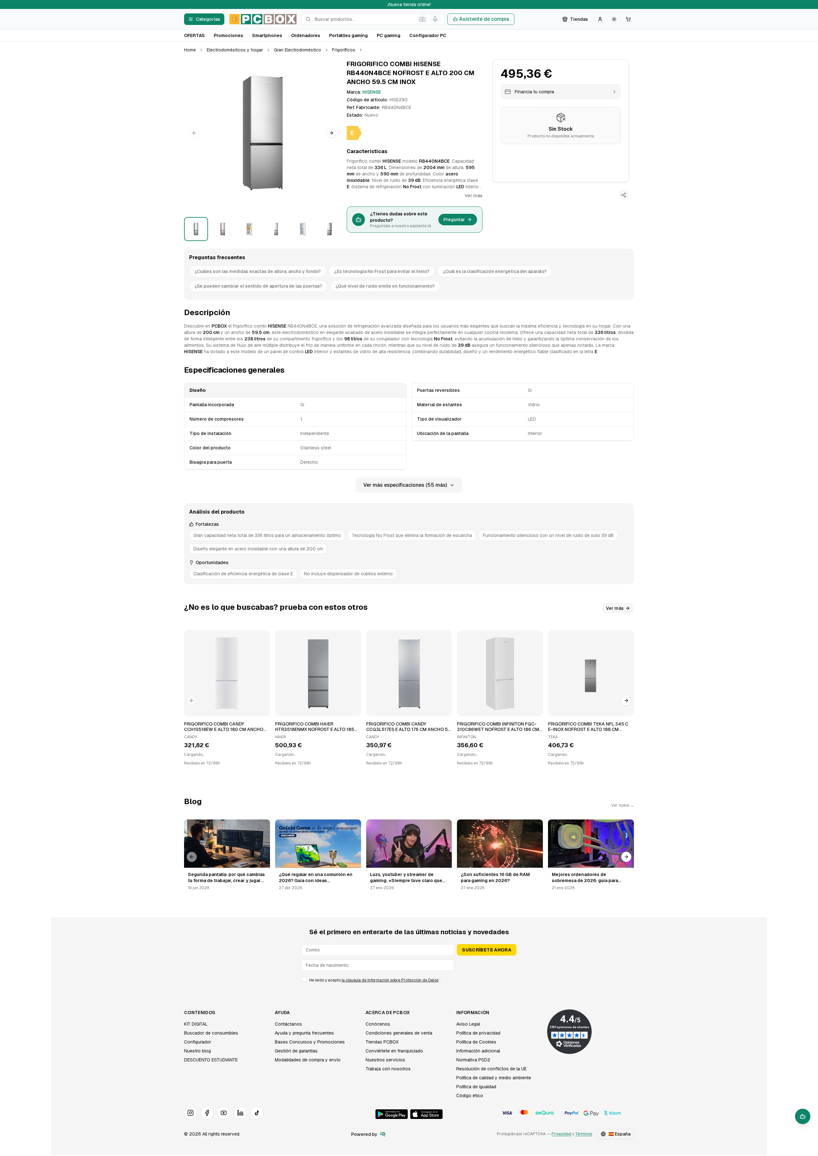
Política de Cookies (476, 1042)
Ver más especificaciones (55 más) (405, 485)
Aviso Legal (468, 1024)
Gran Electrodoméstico (297, 50)
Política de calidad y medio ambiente (493, 1078)
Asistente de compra (484, 19)
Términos (583, 1134)
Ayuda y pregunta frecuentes (304, 1033)
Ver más (473, 195)
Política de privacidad (478, 1033)
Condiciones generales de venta (399, 1033)
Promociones (228, 35)
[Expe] (383, 1134)
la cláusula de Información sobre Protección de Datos (390, 980)
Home (190, 50)
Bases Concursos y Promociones (310, 1042)
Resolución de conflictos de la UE (491, 1069)
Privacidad (561, 1134)
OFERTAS (194, 35)
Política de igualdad (476, 1087)
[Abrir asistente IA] (802, 1116)
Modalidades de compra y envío (308, 1060)
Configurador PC (427, 35)
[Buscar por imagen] (422, 19)
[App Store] (426, 1114)
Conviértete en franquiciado (394, 1051)
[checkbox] (304, 979)
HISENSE (371, 92)
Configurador (197, 1042)
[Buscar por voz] (435, 19)
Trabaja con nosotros (388, 1069)
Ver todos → (622, 805)
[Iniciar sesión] (600, 19)
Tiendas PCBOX (382, 1042)
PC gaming (388, 35)
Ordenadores (305, 35)
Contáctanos (288, 1024)
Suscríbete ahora (486, 950)
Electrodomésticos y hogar (235, 50)
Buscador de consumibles (211, 1033)
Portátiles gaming (348, 35)
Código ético (469, 1095)
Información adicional (478, 1051)
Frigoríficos (343, 50)
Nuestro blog (197, 1051)
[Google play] (391, 1114)
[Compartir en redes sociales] (624, 195)
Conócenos (378, 1024)
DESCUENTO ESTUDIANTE (211, 1060)
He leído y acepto (375, 980)
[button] (263, 133)
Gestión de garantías (296, 1051)
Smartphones (267, 35)
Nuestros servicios (385, 1060)
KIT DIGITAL (196, 1024)
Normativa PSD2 (473, 1060)
